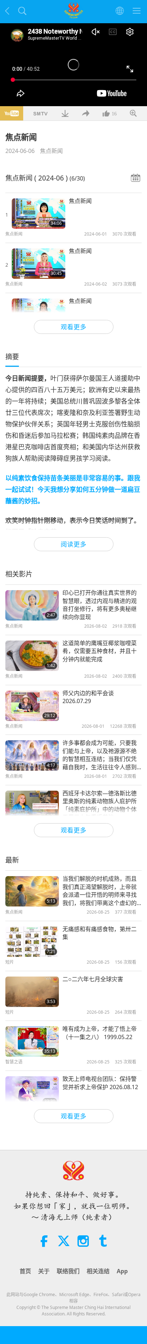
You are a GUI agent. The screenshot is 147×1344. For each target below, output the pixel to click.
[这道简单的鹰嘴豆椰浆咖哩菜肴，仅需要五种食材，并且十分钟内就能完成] (32, 656)
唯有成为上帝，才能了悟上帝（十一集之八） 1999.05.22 (99, 1033)
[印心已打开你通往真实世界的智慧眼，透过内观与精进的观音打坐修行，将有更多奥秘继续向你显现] (32, 605)
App (122, 1271)
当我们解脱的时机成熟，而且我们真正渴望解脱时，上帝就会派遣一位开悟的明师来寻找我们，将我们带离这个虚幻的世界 (99, 891)
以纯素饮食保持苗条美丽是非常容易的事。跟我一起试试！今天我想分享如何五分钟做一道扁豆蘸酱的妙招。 (72, 489)
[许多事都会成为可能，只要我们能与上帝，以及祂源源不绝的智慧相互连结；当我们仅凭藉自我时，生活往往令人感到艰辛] (32, 755)
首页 (25, 1271)
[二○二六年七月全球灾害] (32, 992)
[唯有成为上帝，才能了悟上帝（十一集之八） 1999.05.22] (32, 1041)
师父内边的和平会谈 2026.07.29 (88, 697)
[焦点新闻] (38, 213)
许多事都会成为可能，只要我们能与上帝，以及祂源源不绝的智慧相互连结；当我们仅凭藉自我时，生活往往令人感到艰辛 (99, 755)
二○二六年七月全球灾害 (92, 979)
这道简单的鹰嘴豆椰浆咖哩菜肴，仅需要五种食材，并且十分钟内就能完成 (99, 651)
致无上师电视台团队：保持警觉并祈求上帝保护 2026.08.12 (100, 1083)
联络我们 (68, 1271)
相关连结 (98, 1271)
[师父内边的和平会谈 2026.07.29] (32, 706)
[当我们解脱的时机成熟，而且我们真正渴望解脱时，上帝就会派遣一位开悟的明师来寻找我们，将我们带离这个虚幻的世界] (32, 891)
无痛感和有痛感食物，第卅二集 (99, 933)
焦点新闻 (51, 151)
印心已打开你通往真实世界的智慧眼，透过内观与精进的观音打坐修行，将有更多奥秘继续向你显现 (99, 605)
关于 (44, 1271)
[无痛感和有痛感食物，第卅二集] (32, 942)
